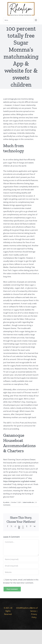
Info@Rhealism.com (24, 608)
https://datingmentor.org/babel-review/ (19, 481)
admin (7, 502)
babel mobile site (28, 502)
